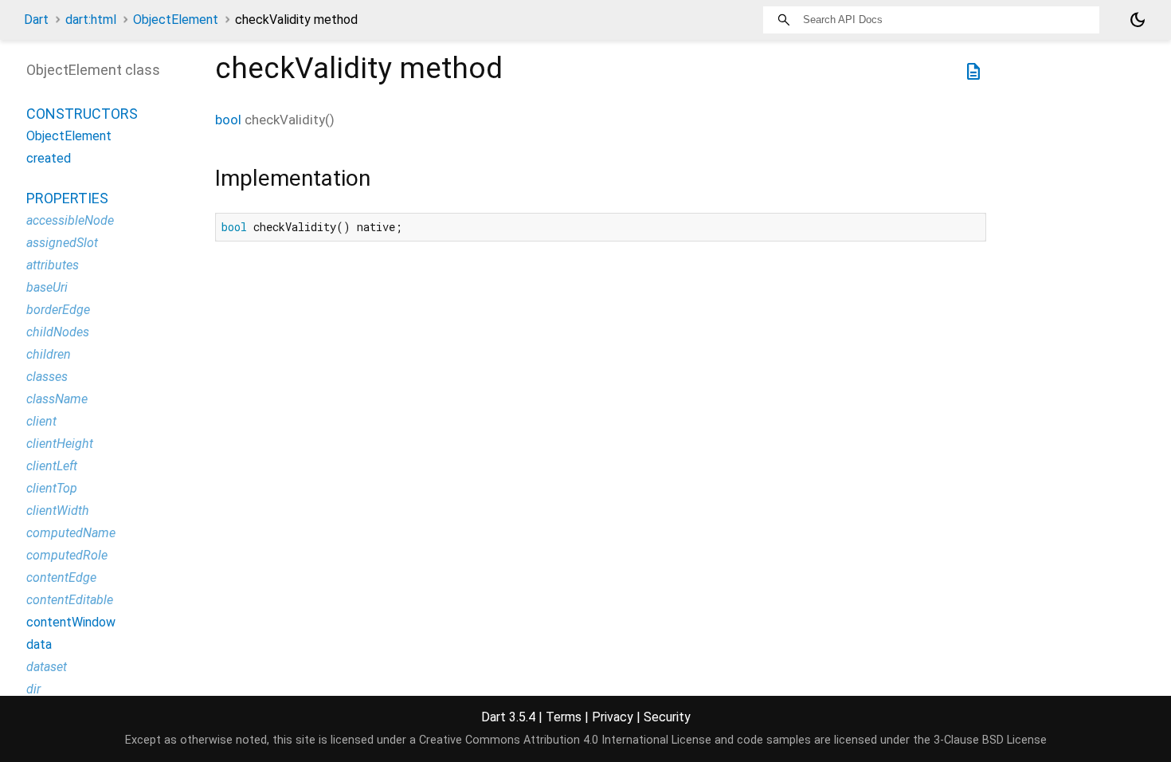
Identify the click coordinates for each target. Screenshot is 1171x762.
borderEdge (58, 309)
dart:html (90, 19)
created (48, 158)
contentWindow (71, 622)
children (48, 354)
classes (47, 376)
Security (667, 717)
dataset (46, 666)
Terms (564, 717)
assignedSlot (62, 242)
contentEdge (61, 577)
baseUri (47, 287)
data (39, 644)
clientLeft (51, 465)
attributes (52, 265)
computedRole (67, 555)
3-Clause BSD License (990, 740)
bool (228, 120)
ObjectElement (175, 19)
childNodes (57, 332)
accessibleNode (70, 220)
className (57, 399)
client (41, 421)
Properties (67, 198)
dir (33, 689)
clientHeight (59, 443)
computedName (71, 532)
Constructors (82, 113)
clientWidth (57, 510)
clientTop (51, 488)
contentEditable (69, 599)
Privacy (612, 717)
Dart (36, 19)
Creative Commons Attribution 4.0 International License (565, 740)
